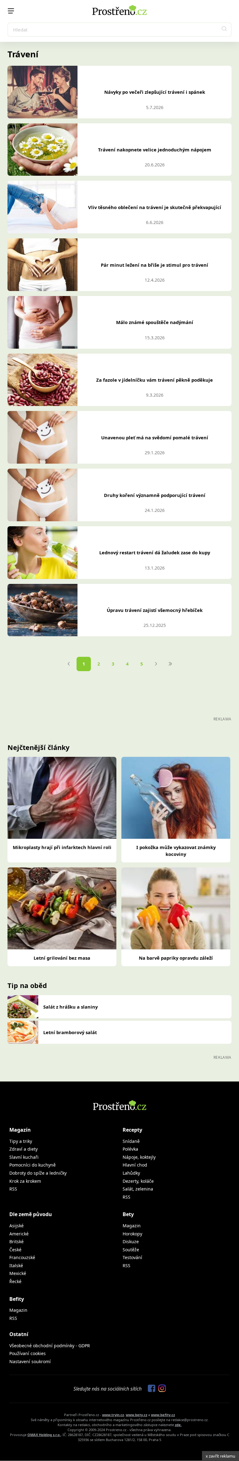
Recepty (132, 1129)
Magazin (132, 1226)
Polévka (130, 1149)
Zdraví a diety (23, 1149)
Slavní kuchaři (24, 1157)
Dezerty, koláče (138, 1181)
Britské (16, 1241)
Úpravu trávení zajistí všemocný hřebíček (155, 610)
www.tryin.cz (113, 1414)
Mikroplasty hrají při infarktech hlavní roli (62, 847)
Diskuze (131, 1241)
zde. (178, 1424)
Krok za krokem (25, 1181)
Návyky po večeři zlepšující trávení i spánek (154, 92)
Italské (16, 1265)
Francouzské (22, 1257)
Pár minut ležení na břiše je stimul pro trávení (154, 265)
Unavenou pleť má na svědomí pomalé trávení (154, 437)
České (15, 1250)
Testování (132, 1257)
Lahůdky (131, 1173)
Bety (128, 1214)
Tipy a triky (20, 1141)
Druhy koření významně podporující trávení (154, 495)
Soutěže (131, 1250)
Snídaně (131, 1141)
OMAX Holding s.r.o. (44, 1434)
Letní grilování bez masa (62, 958)
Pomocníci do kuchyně (32, 1165)
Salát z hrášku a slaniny (70, 1007)
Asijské (16, 1226)
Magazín (20, 1129)
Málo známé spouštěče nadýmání (154, 322)
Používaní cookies (27, 1353)
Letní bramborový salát (70, 1032)
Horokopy (132, 1234)
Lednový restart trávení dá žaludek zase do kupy (154, 552)
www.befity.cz (163, 1414)
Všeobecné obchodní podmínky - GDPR (49, 1346)
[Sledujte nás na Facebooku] (150, 1388)
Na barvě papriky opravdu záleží (176, 958)
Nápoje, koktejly (139, 1157)
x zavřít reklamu (220, 1456)
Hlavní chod (135, 1165)
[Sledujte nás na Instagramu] (160, 1388)
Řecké (15, 1281)
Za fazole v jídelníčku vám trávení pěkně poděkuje (154, 380)
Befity (16, 1299)
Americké (19, 1234)
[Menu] (11, 11)
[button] (224, 29)
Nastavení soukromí (30, 1361)
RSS (13, 1189)
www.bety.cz (136, 1414)
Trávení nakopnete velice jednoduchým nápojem (154, 149)
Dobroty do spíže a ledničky (38, 1173)
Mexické (17, 1273)
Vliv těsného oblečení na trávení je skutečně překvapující (154, 207)
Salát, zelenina (138, 1189)
